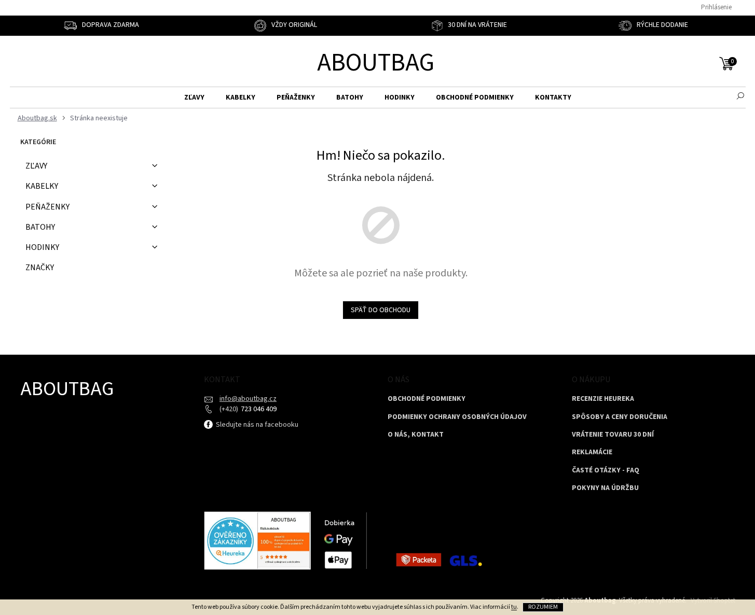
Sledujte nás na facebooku (256, 425)
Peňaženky (47, 207)
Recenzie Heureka (603, 399)
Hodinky (42, 247)
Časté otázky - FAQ (605, 471)
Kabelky (41, 186)
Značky (39, 267)
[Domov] (36, 118)
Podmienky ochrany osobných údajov (457, 417)
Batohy (40, 227)
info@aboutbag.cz (248, 399)
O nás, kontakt (416, 435)
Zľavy (36, 166)
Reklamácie (592, 452)
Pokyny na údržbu (605, 488)
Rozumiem (543, 607)
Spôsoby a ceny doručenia (619, 417)
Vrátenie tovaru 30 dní (613, 435)
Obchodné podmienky (426, 399)
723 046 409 (258, 409)
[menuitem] (194, 97)
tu (514, 607)
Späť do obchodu (380, 310)
